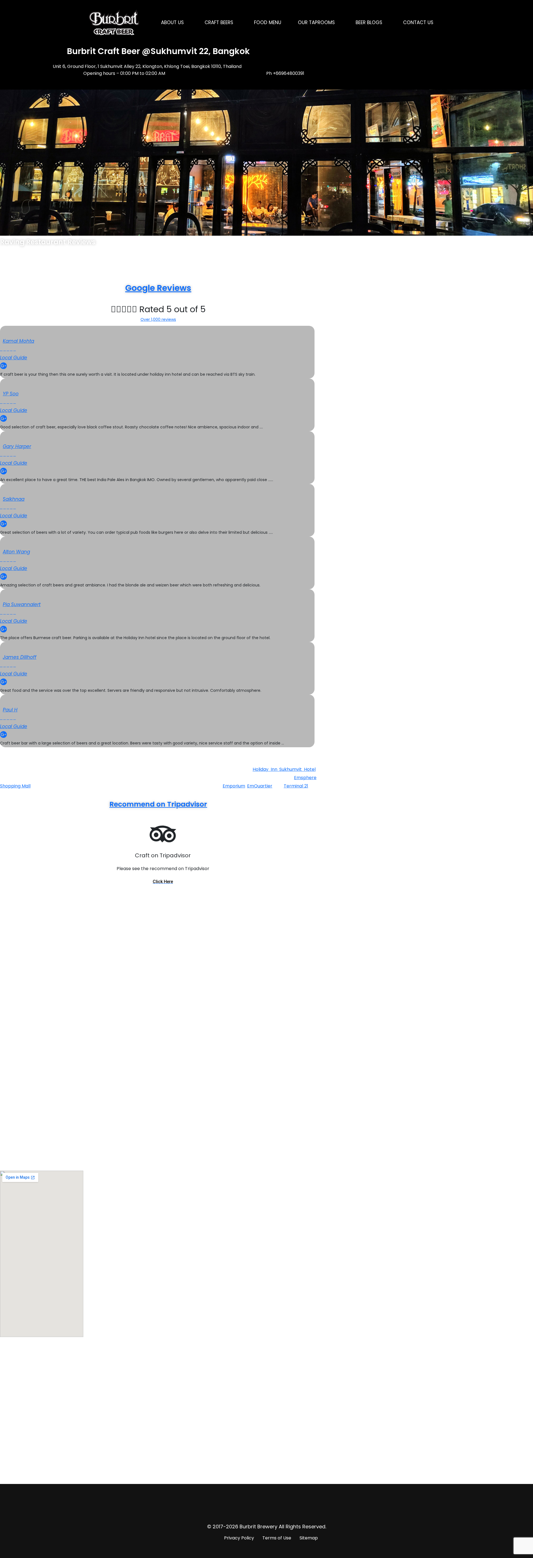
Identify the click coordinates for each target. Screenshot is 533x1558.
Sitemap (309, 1538)
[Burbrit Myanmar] (114, 22)
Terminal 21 (296, 786)
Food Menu (267, 22)
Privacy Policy (239, 1538)
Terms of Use (276, 1538)
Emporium (234, 786)
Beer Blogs (369, 22)
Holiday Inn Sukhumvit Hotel (284, 769)
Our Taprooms (316, 22)
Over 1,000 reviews (158, 319)
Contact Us (418, 22)
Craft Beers (219, 22)
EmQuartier (259, 786)
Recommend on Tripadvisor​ (158, 804)
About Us (172, 22)
